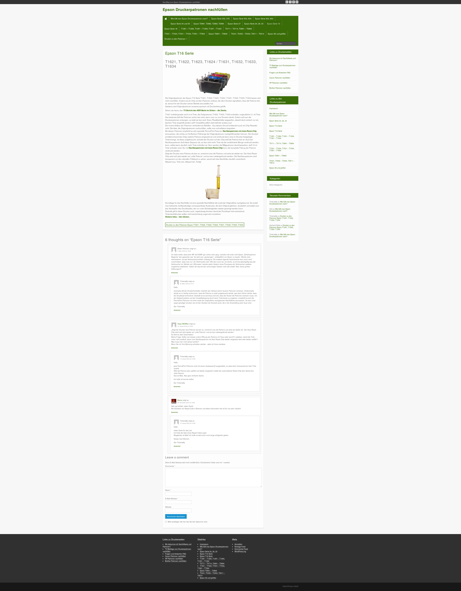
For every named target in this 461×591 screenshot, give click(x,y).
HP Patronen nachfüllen (278, 83)
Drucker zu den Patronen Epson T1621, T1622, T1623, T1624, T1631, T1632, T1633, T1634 (204, 224)
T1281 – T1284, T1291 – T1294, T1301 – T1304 (201, 28)
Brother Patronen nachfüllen (280, 88)
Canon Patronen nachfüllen (279, 78)
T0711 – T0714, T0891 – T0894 (238, 28)
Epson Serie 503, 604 (242, 18)
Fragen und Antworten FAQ (279, 72)
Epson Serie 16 (273, 23)
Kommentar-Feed (241, 549)
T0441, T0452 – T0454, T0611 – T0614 (247, 33)
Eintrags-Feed (240, 546)
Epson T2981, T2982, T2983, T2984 (209, 23)
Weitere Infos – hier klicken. (177, 216)
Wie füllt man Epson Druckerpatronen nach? (189, 18)
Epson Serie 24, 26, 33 (253, 23)
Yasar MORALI (183, 324)
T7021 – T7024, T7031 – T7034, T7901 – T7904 (184, 33)
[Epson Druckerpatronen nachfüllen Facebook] (290, 2)
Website (168, 507)
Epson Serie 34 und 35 (180, 23)
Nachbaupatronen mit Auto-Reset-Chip (240, 131)
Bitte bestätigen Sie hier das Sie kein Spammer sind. (187, 521)
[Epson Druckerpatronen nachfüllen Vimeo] (293, 2)
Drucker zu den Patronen (175, 38)
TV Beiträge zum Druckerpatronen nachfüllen (282, 66)
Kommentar (170, 466)
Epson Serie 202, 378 (220, 18)
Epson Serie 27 (234, 23)
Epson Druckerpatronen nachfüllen (195, 9)
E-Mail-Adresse (171, 498)
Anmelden (238, 544)
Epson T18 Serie (275, 131)
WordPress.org (240, 551)
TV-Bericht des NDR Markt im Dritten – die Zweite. (205, 110)
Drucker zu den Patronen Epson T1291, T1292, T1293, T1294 (281, 218)
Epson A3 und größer (277, 33)
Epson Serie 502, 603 (264, 18)
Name (168, 490)
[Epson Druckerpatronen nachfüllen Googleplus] (286, 2)
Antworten (174, 273)
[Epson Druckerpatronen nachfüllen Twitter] (297, 2)
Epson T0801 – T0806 (218, 33)
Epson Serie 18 (170, 28)
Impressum (273, 108)
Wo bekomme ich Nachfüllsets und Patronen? (282, 59)
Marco (179, 400)
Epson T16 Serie (275, 126)
